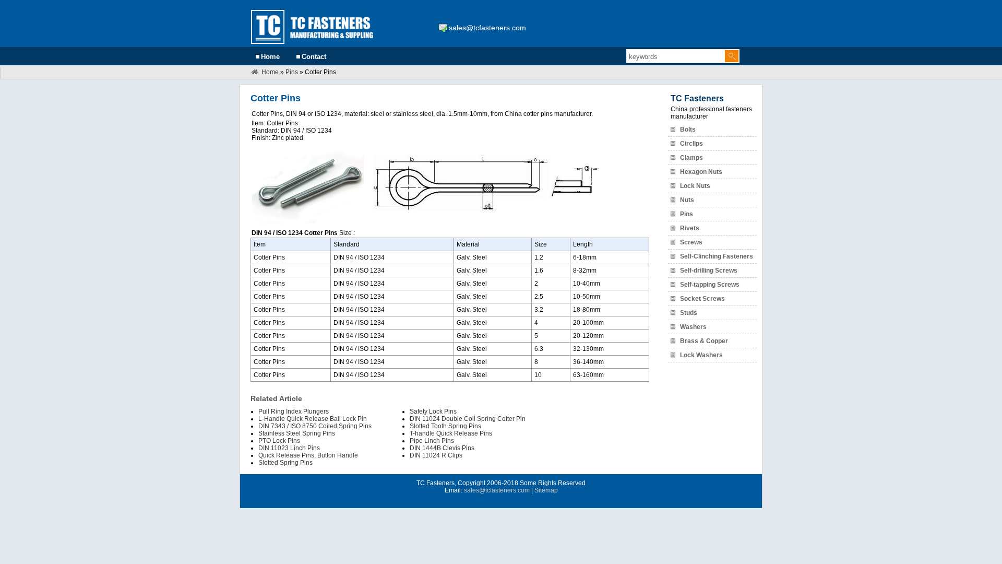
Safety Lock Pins (433, 411)
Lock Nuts (695, 186)
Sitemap (546, 490)
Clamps (691, 157)
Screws (691, 242)
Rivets (689, 228)
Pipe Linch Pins (432, 440)
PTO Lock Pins (279, 440)
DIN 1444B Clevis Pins (442, 448)
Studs (688, 312)
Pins (291, 72)
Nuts (687, 200)
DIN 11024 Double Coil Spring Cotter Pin (468, 418)
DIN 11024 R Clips (436, 455)
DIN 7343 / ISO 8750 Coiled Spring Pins (315, 426)
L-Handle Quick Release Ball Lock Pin (312, 418)
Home (270, 57)
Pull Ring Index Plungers (293, 411)
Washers (693, 327)
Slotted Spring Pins (285, 462)
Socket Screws (702, 298)
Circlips (691, 143)
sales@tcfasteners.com (487, 28)
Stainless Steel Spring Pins (296, 433)
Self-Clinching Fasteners (716, 256)
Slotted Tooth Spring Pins (445, 426)
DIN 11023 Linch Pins (289, 448)
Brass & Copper (704, 341)
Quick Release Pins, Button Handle (308, 455)
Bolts (688, 129)
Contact (314, 57)
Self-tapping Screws (709, 284)
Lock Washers (701, 355)
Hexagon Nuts (701, 171)
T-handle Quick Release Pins (451, 433)
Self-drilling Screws (708, 270)
